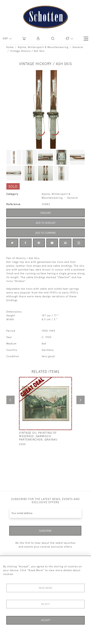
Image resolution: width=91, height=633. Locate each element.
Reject (45, 604)
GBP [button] (6, 38)
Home (10, 47)
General (77, 47)
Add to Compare (45, 232)
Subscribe (45, 530)
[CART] (24, 38)
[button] (38, 38)
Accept (45, 620)
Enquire (45, 212)
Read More (45, 587)
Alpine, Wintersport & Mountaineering (43, 47)
